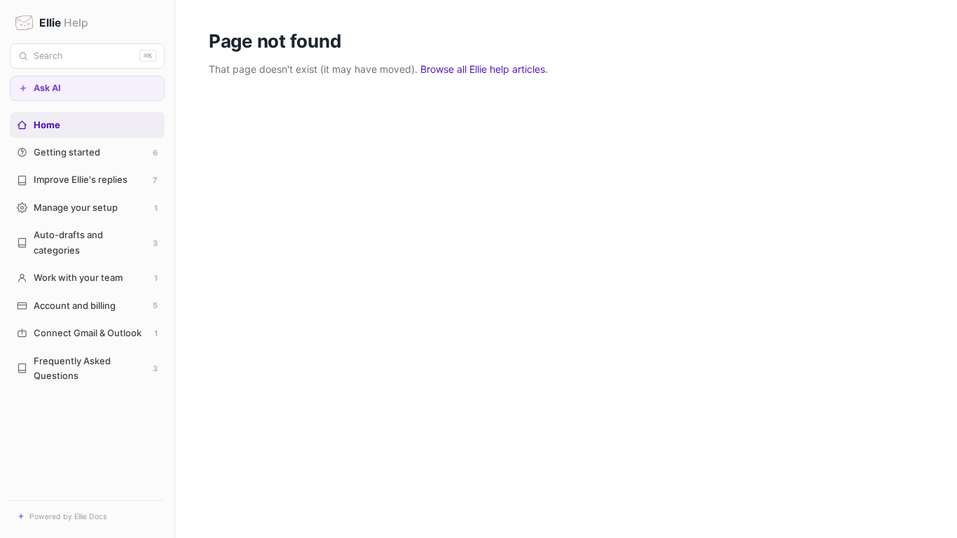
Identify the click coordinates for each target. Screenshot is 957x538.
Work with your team (96, 277)
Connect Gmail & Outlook (96, 332)
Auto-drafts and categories (96, 242)
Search (93, 55)
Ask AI (47, 88)
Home (47, 124)
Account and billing (96, 305)
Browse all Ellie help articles (482, 69)
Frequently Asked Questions (96, 368)
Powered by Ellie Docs (67, 516)
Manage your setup (96, 207)
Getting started (96, 152)
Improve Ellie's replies (96, 179)
